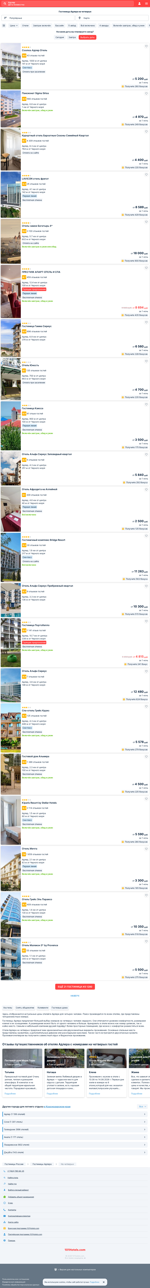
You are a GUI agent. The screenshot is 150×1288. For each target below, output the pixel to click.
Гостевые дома (60, 1007)
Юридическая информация (13, 1282)
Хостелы (7, 1007)
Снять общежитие (25, 1007)
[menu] (146, 3)
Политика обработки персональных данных (20, 1285)
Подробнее (10, 1093)
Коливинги (43, 1007)
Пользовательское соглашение (15, 1279)
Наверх (75, 995)
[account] (139, 3)
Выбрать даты (87, 37)
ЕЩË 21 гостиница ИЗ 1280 (75, 986)
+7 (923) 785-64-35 (15, 1171)
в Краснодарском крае (57, 1106)
